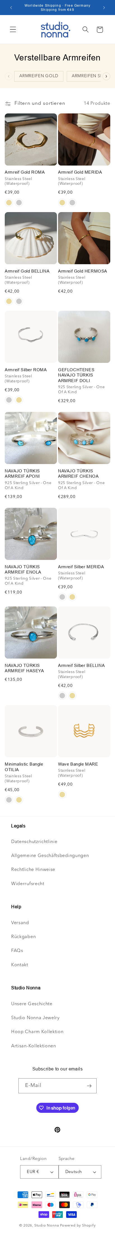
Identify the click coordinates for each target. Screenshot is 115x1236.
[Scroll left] (9, 76)
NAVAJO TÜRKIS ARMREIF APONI (22, 473)
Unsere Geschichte (31, 1004)
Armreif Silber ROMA (26, 369)
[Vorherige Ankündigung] (11, 7)
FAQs (17, 951)
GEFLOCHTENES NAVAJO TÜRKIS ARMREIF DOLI (76, 375)
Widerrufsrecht (27, 884)
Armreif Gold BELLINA (27, 271)
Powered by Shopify (78, 1225)
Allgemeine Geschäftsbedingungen (50, 856)
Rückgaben (23, 937)
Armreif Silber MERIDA (81, 566)
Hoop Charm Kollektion (37, 1032)
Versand (20, 923)
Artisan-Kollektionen (33, 1046)
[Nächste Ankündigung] (104, 7)
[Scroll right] (106, 76)
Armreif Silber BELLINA (81, 665)
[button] (13, 30)
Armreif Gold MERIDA (80, 172)
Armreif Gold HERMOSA (82, 271)
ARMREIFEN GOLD (38, 76)
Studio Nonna (46, 1225)
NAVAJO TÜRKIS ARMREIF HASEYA (24, 668)
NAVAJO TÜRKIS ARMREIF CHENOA (78, 473)
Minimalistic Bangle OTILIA (24, 767)
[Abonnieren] (89, 1085)
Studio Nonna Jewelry (35, 1018)
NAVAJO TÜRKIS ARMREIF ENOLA (23, 569)
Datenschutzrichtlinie (34, 842)
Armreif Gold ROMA (25, 172)
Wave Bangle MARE (78, 764)
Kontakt (19, 965)
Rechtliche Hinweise (33, 870)
